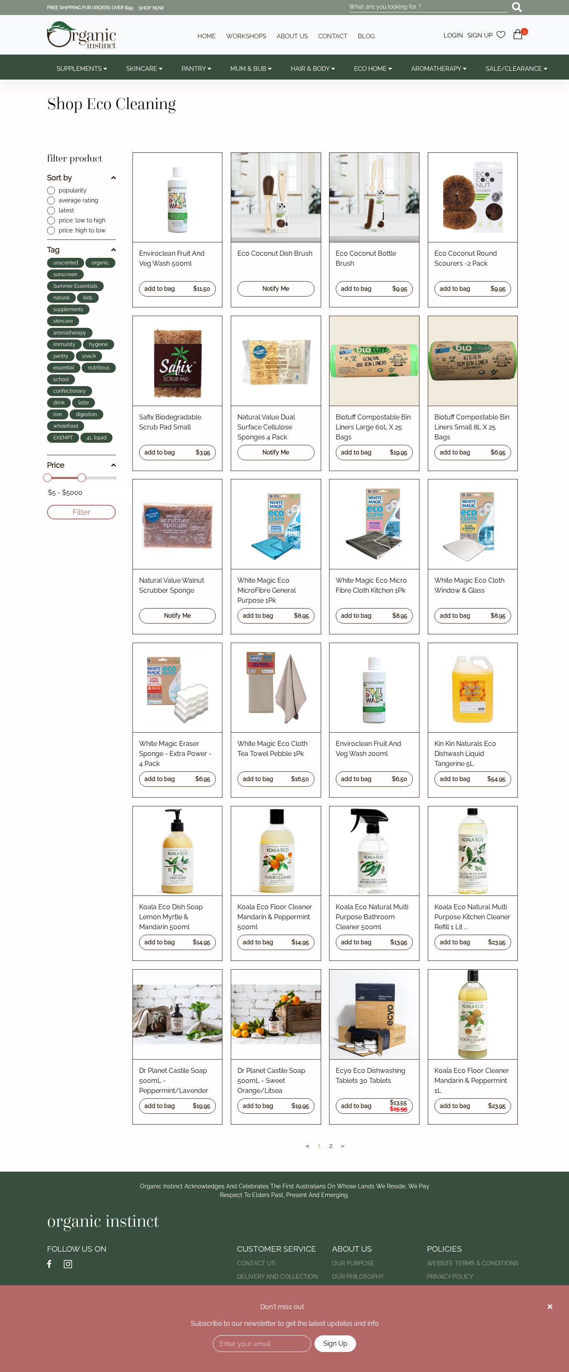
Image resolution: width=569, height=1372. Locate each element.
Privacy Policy (450, 1276)
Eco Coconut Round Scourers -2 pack (465, 258)
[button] (518, 39)
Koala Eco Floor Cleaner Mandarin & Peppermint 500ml (274, 917)
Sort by (59, 177)
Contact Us (256, 1263)
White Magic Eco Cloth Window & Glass (469, 585)
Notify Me (275, 288)
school (61, 379)
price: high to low (82, 230)
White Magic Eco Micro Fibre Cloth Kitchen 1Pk (371, 585)
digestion (86, 414)
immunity (64, 344)
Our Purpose (353, 1263)
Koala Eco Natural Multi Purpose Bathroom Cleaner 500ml (372, 917)
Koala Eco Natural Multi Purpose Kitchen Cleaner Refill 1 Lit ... (472, 917)
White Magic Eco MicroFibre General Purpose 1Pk (266, 590)
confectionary (69, 391)
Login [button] (453, 35)
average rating (78, 200)
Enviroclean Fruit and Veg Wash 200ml (368, 749)
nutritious (99, 368)
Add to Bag (178, 288)
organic (100, 263)
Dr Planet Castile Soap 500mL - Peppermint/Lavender (173, 1081)
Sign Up (335, 1343)
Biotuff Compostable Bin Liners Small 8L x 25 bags (471, 427)
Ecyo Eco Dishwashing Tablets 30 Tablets (370, 1076)
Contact (332, 36)
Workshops (246, 36)
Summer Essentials (75, 286)
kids (87, 298)
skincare (63, 321)
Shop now (151, 8)
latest (66, 210)
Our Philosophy (358, 1276)
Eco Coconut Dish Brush (274, 253)
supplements (68, 309)
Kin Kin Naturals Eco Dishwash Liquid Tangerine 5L (465, 754)
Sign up (479, 35)
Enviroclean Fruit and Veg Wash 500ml (172, 258)
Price (56, 465)
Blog (366, 36)
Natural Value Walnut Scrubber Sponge (171, 585)
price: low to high (82, 220)
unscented (65, 263)
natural (61, 298)
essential (63, 368)
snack (89, 356)
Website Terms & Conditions (473, 1263)
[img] (550, 1306)
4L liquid (96, 438)
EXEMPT (63, 438)
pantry (60, 356)
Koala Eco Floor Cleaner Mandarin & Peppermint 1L (471, 1081)
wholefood (65, 426)
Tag (53, 249)
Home (206, 36)
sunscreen (65, 274)
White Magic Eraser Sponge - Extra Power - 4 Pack (175, 754)
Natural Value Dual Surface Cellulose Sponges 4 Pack (266, 427)
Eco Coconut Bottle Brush (366, 258)
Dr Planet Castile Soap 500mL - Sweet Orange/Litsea (271, 1081)
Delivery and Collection (277, 1276)
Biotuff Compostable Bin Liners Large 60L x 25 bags (373, 427)
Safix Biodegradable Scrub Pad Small (170, 422)
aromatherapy (69, 333)
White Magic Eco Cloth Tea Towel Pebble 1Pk (272, 749)
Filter (81, 512)
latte (83, 403)
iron (57, 414)
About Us (292, 36)
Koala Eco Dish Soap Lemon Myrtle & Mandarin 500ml (171, 917)
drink (59, 403)
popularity (73, 190)
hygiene (98, 344)
